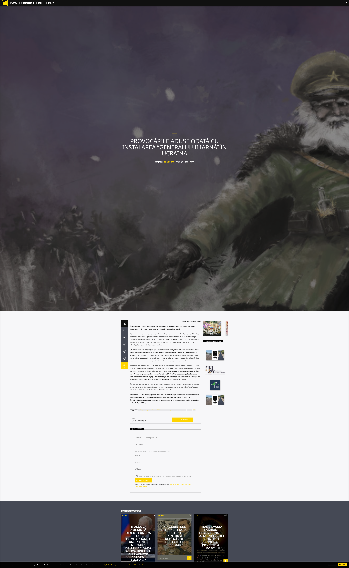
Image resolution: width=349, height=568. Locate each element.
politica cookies (145, 565)
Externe (124, 536)
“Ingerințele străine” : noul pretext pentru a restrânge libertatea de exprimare (174, 556)
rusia (180, 430)
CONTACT (51, 3)
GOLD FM (159, 430)
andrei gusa (142, 430)
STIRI (174, 144)
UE (194, 430)
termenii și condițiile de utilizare (105, 565)
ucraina (189, 430)
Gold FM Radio (169, 171)
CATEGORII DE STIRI (27, 3)
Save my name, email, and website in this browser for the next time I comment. (166, 497)
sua (185, 430)
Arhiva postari (183, 440)
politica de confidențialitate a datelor (126, 565)
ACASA (14, 3)
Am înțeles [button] (342, 565)
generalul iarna (151, 430)
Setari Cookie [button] (332, 565)
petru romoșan (168, 430)
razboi (175, 430)
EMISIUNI (41, 3)
